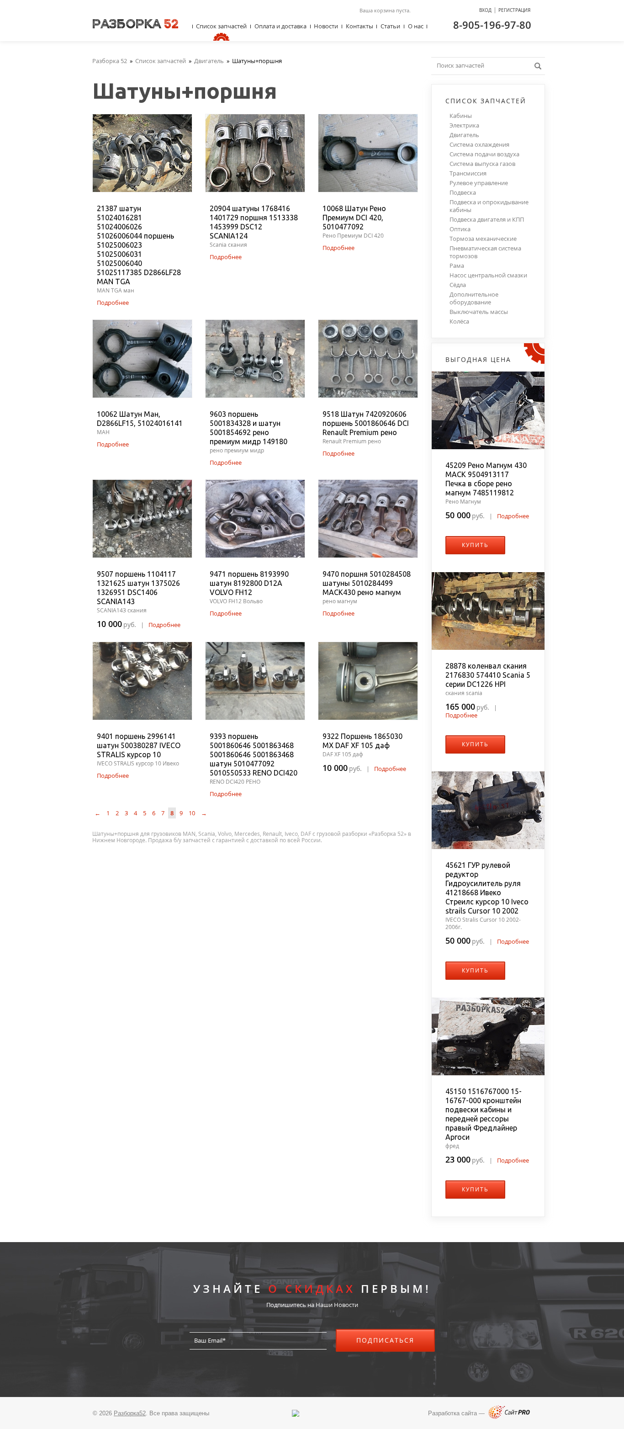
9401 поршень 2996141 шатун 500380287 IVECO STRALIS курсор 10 (138, 745)
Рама (456, 266)
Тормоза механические (483, 239)
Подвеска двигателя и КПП (486, 219)
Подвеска (462, 193)
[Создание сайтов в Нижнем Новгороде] (509, 1416)
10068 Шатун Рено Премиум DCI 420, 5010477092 (354, 217)
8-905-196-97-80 (492, 25)
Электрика (464, 125)
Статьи (390, 26)
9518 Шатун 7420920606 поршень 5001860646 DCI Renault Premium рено (366, 423)
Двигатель (464, 135)
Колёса (459, 321)
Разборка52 (130, 1413)
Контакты (359, 26)
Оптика (460, 229)
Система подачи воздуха (484, 154)
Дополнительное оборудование (473, 298)
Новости (326, 26)
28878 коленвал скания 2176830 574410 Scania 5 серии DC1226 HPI (487, 675)
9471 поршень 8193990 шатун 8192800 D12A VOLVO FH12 (249, 583)
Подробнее (113, 302)
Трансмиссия (468, 173)
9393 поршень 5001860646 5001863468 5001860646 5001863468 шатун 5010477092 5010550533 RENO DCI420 (253, 754)
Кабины (460, 116)
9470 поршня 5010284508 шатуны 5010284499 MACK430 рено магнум (367, 583)
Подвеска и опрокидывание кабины (489, 206)
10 (192, 813)
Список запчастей (221, 26)
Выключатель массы (478, 312)
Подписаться (385, 1340)
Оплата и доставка (280, 26)
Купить (475, 545)
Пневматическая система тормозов (485, 252)
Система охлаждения (479, 145)
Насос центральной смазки (488, 275)
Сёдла (457, 285)
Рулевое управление (478, 183)
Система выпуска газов (482, 164)
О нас (415, 26)
